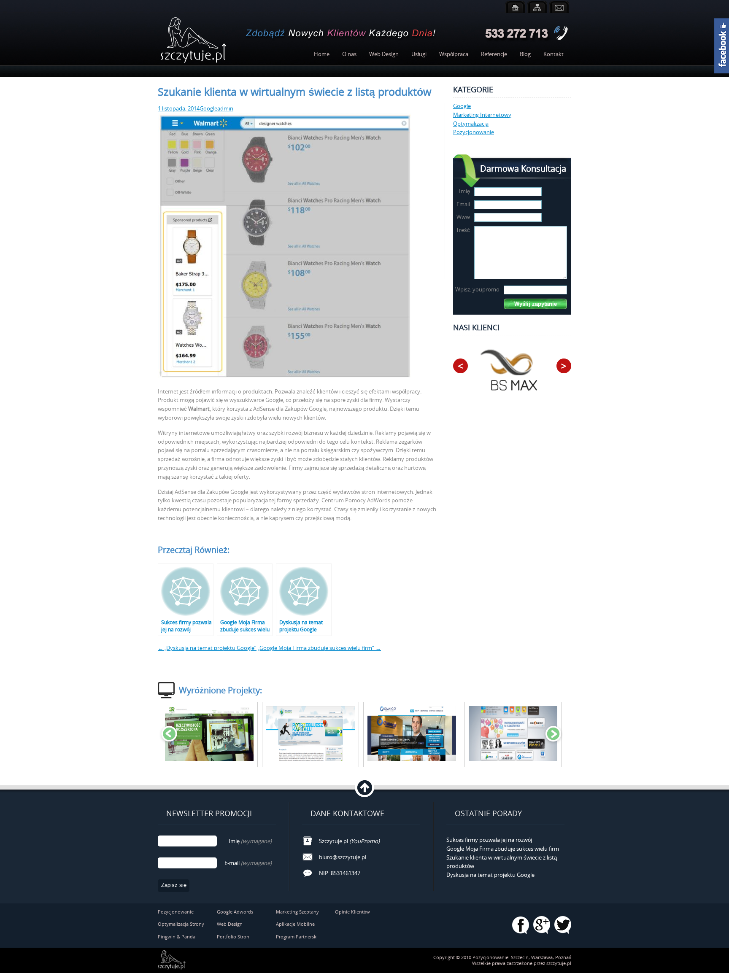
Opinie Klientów (352, 911)
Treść (463, 230)
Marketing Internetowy (482, 115)
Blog (525, 54)
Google (208, 108)
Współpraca (453, 54)
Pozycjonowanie (473, 132)
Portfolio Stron (233, 936)
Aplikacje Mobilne (295, 924)
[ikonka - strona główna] (515, 7)
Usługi (419, 54)
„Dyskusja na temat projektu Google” (207, 648)
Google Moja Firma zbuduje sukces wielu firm (502, 848)
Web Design (384, 54)
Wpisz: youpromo (477, 289)
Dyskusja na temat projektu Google (490, 875)
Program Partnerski (297, 936)
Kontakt (553, 54)
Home (321, 54)
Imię (464, 191)
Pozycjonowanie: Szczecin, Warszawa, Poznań (521, 957)
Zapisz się (173, 885)
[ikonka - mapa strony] (537, 7)
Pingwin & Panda (176, 936)
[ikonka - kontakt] (559, 7)
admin (225, 108)
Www (463, 217)
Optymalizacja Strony (181, 924)
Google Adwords (235, 911)
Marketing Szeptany (297, 911)
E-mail (248, 863)
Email (463, 204)
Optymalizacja (471, 123)
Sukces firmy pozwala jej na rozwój (489, 840)
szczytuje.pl (558, 963)
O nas (349, 54)
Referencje (494, 54)
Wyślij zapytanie (535, 304)
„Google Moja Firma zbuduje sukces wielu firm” (319, 648)
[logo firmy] (194, 40)
